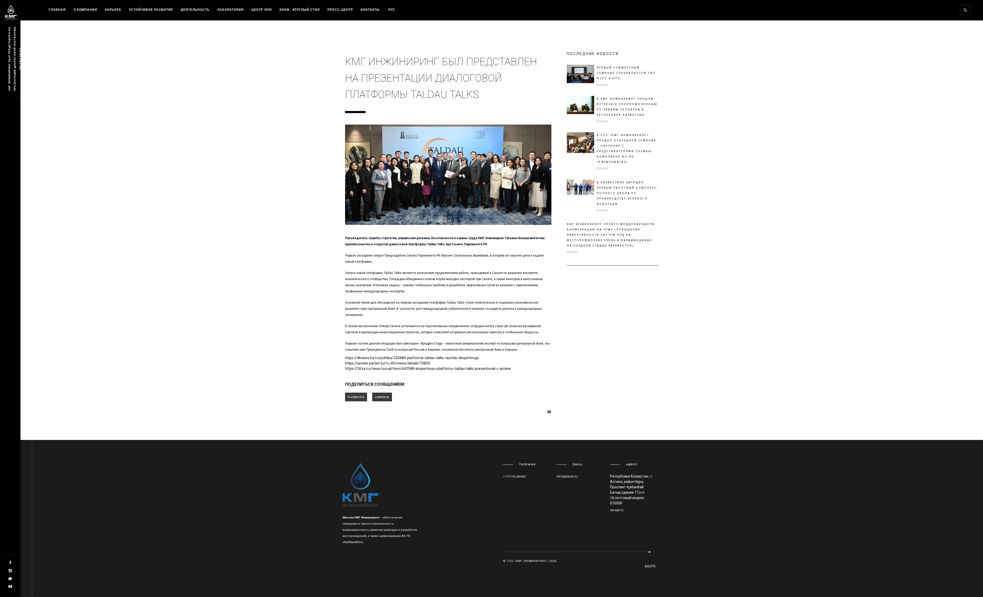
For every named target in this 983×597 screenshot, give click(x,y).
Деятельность (195, 10)
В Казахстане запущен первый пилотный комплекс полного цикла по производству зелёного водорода (627, 193)
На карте (617, 510)
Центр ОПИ (261, 10)
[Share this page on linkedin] (382, 397)
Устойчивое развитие (151, 10)
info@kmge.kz (567, 476)
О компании (85, 10)
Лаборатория (230, 10)
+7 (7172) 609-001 (514, 476)
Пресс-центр (340, 10)
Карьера (113, 10)
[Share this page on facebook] (356, 397)
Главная (57, 10)
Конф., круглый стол (300, 10)
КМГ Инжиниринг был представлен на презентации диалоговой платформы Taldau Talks (15, 59)
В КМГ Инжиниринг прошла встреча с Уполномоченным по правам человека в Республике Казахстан (627, 106)
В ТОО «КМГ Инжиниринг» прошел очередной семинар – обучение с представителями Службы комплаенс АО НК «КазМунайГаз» (626, 148)
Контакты (370, 10)
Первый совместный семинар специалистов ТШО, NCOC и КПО (627, 73)
